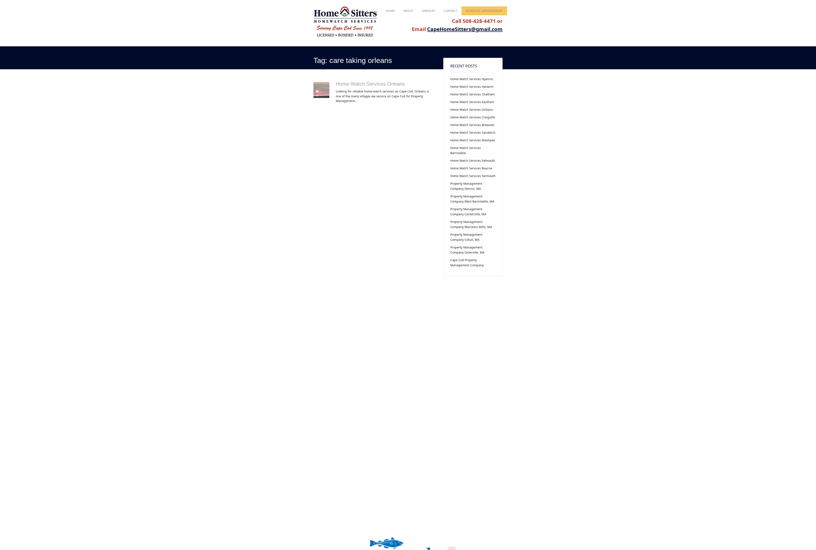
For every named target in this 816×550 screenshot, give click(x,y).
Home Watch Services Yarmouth (473, 176)
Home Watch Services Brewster (472, 125)
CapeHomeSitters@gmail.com (465, 29)
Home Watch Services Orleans (370, 84)
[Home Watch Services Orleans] (321, 96)
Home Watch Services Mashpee (472, 140)
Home (390, 11)
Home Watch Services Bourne (471, 168)
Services (428, 11)
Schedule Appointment (484, 11)
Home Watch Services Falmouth (472, 161)
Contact (450, 11)
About (408, 11)
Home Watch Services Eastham (472, 102)
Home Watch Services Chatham (472, 94)
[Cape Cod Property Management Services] (345, 37)
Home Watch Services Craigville (472, 117)
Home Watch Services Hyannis (471, 79)
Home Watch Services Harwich (471, 87)
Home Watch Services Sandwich (473, 132)
